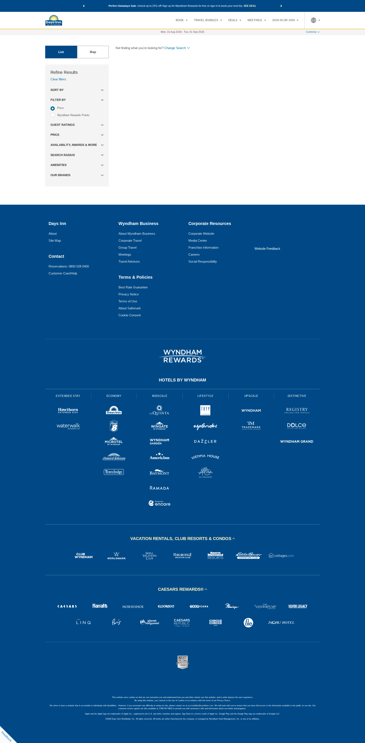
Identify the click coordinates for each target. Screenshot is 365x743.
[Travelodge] (114, 473)
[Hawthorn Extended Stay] (68, 411)
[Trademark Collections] (251, 426)
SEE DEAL (250, 5)
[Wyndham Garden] (159, 442)
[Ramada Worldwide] (159, 488)
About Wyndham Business (136, 233)
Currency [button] (311, 31)
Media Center (197, 240)
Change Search (175, 48)
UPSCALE (251, 396)
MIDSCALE (159, 396)
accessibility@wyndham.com (200, 706)
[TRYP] (205, 411)
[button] (83, 6)
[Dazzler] (205, 442)
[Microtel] (114, 442)
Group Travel (127, 247)
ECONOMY (114, 396)
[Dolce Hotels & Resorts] (296, 426)
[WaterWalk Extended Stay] (68, 426)
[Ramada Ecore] (159, 504)
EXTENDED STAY (68, 396)
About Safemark (129, 308)
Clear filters (58, 79)
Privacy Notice (128, 294)
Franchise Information (203, 247)
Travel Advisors (129, 261)
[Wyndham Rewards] (182, 356)
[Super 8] (114, 426)
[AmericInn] (159, 457)
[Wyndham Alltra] (205, 473)
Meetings (124, 254)
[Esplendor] (205, 426)
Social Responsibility (202, 261)
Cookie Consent (129, 315)
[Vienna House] (205, 457)
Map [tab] (93, 52)
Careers (194, 254)
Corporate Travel (130, 240)
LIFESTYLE (205, 396)
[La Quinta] (159, 411)
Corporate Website (201, 233)
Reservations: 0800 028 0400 (69, 266)
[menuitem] (182, 20)
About (53, 233)
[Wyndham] (251, 411)
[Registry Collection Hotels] (296, 411)
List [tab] (61, 52)
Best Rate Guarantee (133, 287)
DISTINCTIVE (297, 396)
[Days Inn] (114, 411)
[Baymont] (159, 473)
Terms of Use (127, 301)
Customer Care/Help (63, 273)
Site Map (55, 240)
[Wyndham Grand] (296, 442)
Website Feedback (267, 248)
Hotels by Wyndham (182, 380)
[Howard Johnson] (114, 457)
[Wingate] (159, 426)
